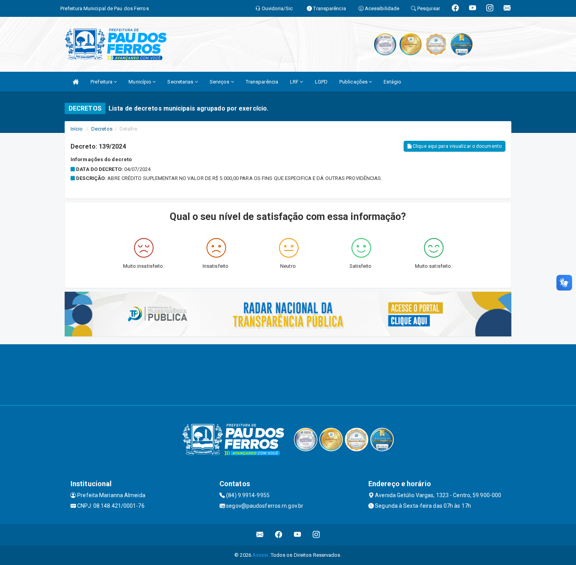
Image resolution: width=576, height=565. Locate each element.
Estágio (392, 82)
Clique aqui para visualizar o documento (456, 146)
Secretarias (180, 82)
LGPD (321, 82)
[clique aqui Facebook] (279, 534)
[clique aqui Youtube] (297, 534)
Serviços (220, 82)
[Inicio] (76, 82)
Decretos (101, 129)
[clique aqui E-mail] (260, 534)
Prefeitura (102, 82)
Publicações (354, 82)
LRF (295, 82)
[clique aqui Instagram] (316, 534)
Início (77, 129)
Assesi (260, 555)
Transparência (262, 82)
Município (140, 82)
